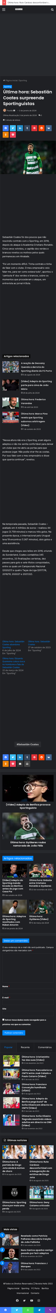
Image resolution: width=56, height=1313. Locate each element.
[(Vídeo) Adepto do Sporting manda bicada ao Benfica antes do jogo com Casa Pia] (14, 870)
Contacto (35, 1293)
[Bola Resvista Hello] (19, 9)
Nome (6, 986)
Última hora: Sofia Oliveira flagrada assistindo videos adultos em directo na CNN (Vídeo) (37, 1121)
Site (4, 1008)
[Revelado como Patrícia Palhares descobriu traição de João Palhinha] (10, 1240)
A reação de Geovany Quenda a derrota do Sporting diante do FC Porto (36, 367)
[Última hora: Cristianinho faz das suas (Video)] (11, 1061)
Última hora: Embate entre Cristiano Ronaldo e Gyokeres (40, 883)
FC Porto (35, 1288)
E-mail (6, 997)
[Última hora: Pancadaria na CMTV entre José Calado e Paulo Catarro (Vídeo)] (11, 1074)
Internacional (23, 1293)
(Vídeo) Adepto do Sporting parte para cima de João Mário (36, 385)
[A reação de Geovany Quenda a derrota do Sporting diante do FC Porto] (10, 366)
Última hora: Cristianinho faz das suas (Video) (35, 1058)
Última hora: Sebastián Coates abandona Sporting (13, 644)
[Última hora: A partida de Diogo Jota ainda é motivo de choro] (14, 1152)
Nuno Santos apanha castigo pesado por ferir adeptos (37, 1252)
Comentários (45, 1047)
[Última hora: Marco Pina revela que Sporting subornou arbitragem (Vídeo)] (10, 417)
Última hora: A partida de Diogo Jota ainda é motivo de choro (13, 1166)
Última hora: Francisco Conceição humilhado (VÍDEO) (34, 1087)
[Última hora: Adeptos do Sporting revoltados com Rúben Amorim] (14, 906)
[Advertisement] (28, 46)
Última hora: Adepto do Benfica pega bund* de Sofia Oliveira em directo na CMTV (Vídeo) (37, 1103)
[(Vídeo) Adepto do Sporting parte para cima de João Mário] (10, 385)
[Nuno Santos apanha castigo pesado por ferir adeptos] (10, 1254)
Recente (25, 1047)
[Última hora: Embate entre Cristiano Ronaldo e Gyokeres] (41, 870)
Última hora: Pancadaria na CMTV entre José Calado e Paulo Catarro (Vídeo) (37, 1073)
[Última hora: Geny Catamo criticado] (42, 1192)
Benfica (45, 1288)
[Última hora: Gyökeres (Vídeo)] (41, 906)
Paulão (10, 110)
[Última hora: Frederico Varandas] (10, 403)
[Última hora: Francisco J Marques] (10, 1267)
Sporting (23, 80)
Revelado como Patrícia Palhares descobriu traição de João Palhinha (36, 1239)
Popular (8, 1047)
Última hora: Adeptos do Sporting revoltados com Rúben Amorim (14, 920)
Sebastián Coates (28, 744)
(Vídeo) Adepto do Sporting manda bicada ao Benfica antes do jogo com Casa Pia (12, 886)
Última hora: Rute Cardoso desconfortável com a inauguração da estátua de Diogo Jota (41, 1169)
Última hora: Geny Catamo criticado (40, 1204)
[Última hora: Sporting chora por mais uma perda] (14, 1192)
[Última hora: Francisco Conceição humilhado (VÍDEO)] (11, 1088)
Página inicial (11, 80)
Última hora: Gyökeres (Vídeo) (39, 918)
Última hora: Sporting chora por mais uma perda (14, 1205)
